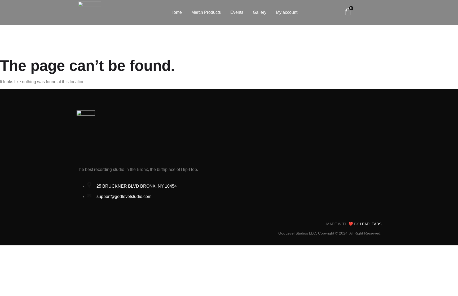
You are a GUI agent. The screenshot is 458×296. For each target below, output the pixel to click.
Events (236, 12)
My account (286, 12)
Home (176, 12)
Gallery (259, 12)
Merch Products (206, 12)
